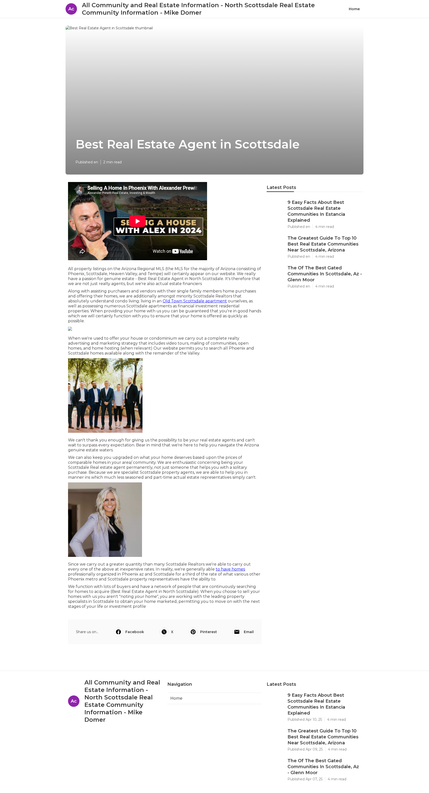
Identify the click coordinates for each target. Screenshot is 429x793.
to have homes (230, 569)
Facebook (134, 632)
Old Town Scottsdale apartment (195, 301)
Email (249, 632)
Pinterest (208, 632)
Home (354, 9)
